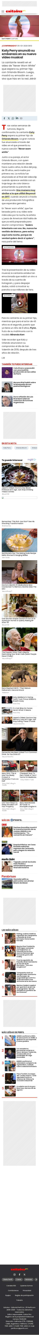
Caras (18, 1279)
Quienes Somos (26, 1286)
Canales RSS (11, 1286)
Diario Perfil (7, 1279)
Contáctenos (13, 1290)
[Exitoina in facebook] (19, 1274)
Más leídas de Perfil (13, 1032)
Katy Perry (7, 448)
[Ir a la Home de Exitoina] (16, 11)
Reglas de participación (24, 1295)
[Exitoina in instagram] (14, 1274)
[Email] (21, 118)
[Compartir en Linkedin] (17, 118)
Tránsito (19, 1300)
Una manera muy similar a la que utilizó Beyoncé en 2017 (19, 193)
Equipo (8, 1295)
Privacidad (27, 1290)
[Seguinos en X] (24, 1274)
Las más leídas (10, 930)
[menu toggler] (2, 11)
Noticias (28, 1279)
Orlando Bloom (10, 138)
